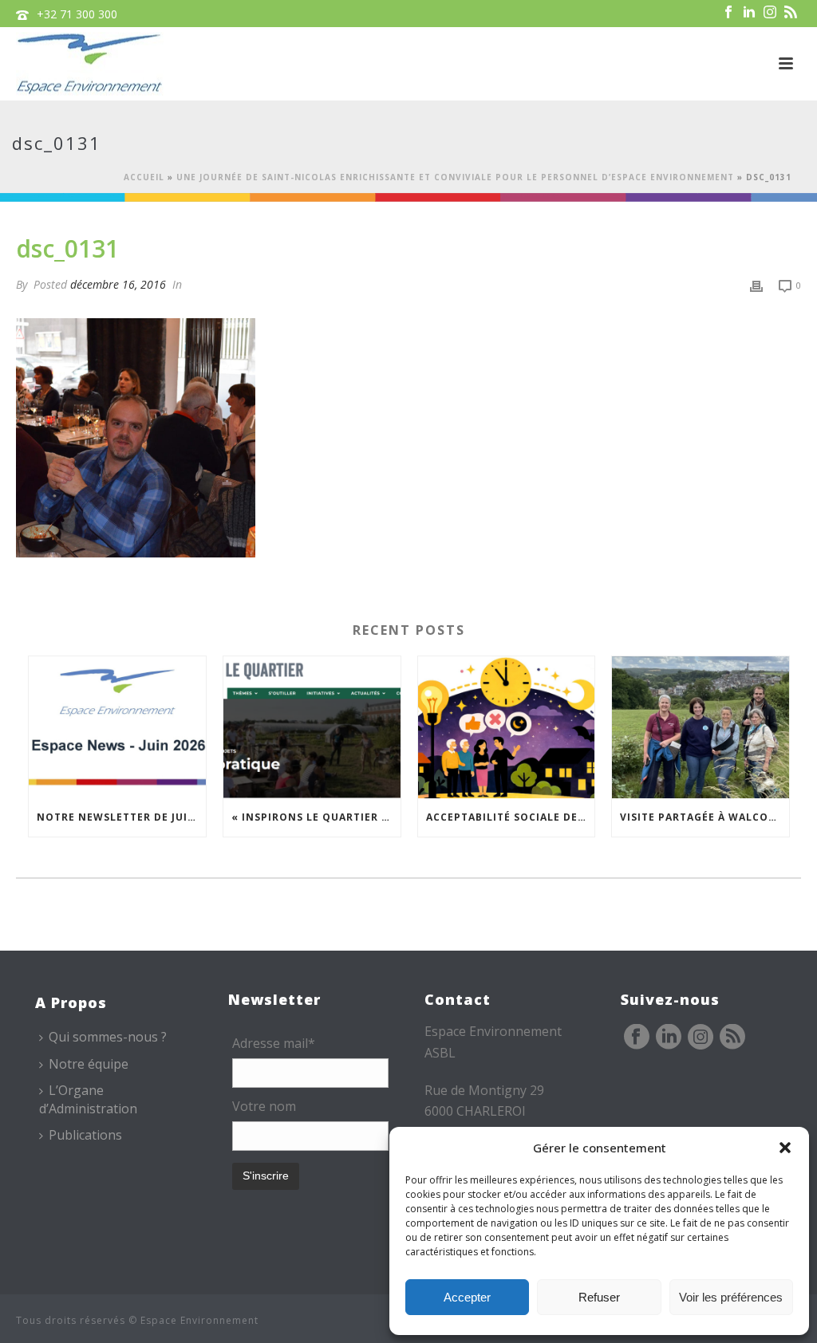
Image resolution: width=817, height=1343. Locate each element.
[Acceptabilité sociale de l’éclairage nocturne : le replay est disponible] (506, 727)
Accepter (467, 1297)
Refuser (599, 1297)
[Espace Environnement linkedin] (668, 1037)
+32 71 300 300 (77, 14)
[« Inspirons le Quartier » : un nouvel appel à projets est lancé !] (312, 727)
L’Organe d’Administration (88, 1099)
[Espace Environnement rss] (732, 1037)
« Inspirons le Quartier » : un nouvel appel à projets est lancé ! (316, 817)
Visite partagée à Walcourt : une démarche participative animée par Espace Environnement (704, 817)
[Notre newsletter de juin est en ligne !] (117, 727)
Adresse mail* (273, 1043)
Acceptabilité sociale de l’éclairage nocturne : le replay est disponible (510, 817)
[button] (785, 1148)
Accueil (144, 177)
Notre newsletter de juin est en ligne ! (121, 817)
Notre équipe (88, 1064)
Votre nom (264, 1106)
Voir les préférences (731, 1297)
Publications (85, 1135)
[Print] (756, 284)
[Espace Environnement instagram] (700, 1037)
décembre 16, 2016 (118, 284)
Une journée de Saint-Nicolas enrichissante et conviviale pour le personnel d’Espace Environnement (455, 177)
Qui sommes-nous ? (108, 1037)
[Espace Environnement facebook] (636, 1037)
